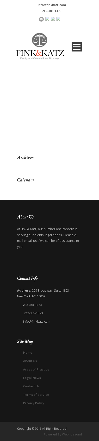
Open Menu (77, 46)
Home (27, 352)
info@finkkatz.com (52, 5)
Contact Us (31, 386)
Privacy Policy (33, 403)
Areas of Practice (36, 369)
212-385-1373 (51, 11)
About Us (30, 361)
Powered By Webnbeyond (63, 434)
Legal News (32, 378)
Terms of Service (36, 394)
